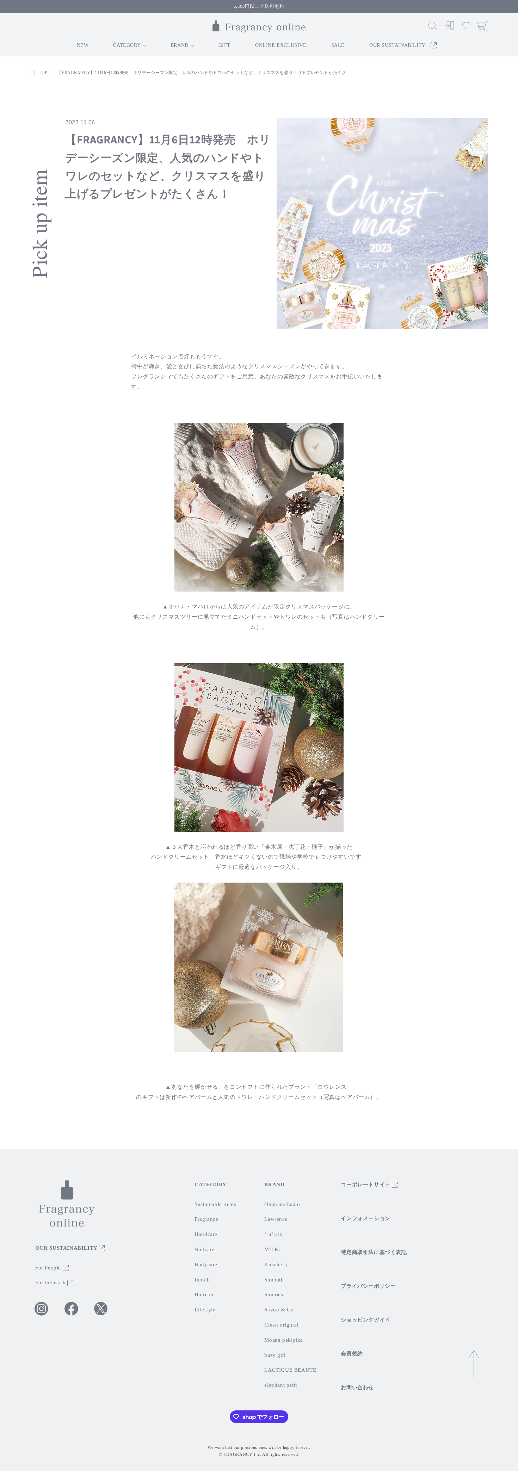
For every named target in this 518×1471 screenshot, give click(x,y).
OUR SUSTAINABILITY (67, 1248)
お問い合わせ (357, 1387)
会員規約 (352, 1353)
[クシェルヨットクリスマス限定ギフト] (259, 747)
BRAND (274, 1184)
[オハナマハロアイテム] (259, 506)
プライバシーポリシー (368, 1286)
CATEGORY (211, 1184)
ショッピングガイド (365, 1320)
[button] (432, 25)
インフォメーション (365, 1218)
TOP (43, 72)
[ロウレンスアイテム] (258, 967)
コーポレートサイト (366, 1184)
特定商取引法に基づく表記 (374, 1252)
